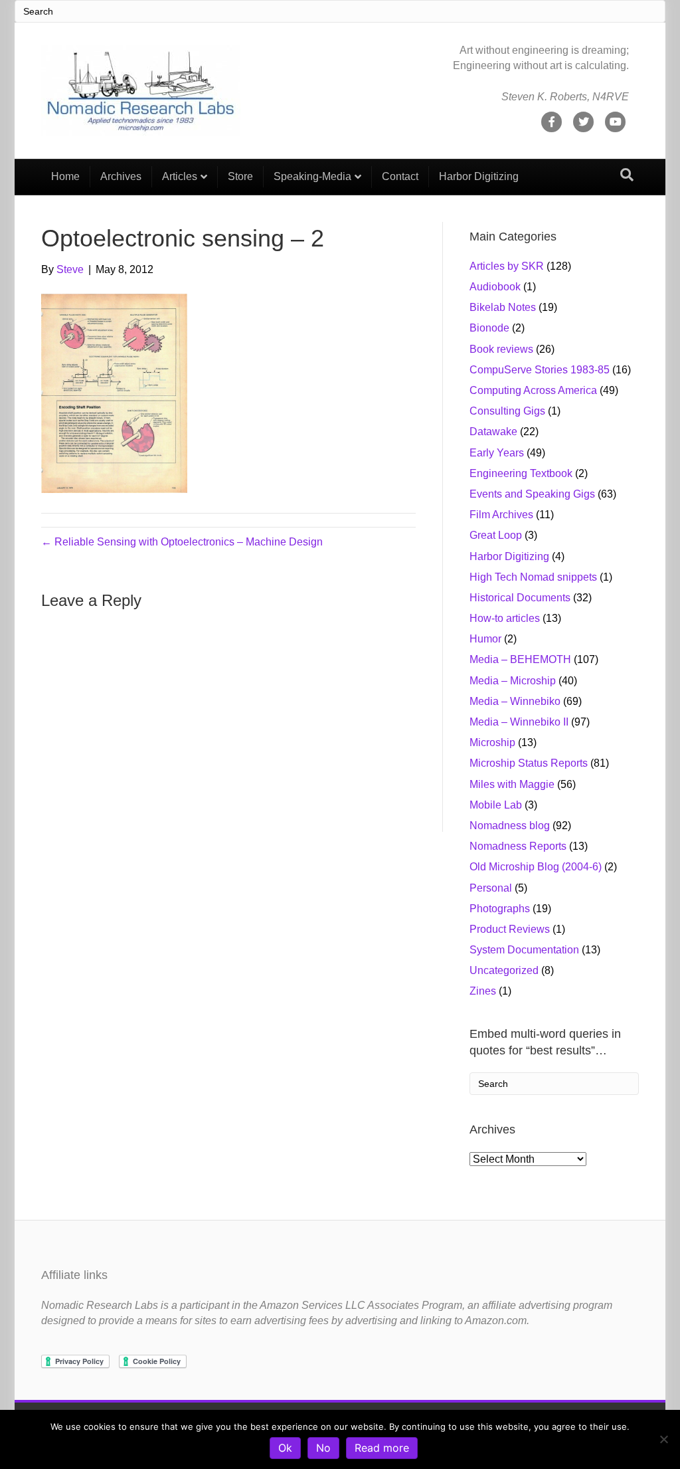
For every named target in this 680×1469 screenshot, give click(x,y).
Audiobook (495, 286)
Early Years (496, 452)
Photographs (499, 908)
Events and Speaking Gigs (532, 494)
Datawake (493, 431)
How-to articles (504, 618)
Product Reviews (509, 929)
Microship (492, 742)
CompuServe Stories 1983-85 (539, 369)
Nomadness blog (509, 825)
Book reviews (501, 349)
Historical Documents (519, 597)
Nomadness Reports (517, 846)
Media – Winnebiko (514, 701)
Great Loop (495, 535)
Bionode (489, 328)
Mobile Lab (495, 805)
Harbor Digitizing (479, 176)
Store (240, 176)
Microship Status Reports (528, 763)
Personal (490, 888)
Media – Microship (512, 680)
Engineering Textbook (520, 473)
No (323, 1447)
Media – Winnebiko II (518, 722)
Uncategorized (504, 970)
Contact (400, 176)
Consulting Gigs (507, 411)
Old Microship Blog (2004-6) (535, 866)
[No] (663, 1439)
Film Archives (501, 514)
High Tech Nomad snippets (533, 577)
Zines (482, 991)
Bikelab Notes (502, 307)
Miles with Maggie (511, 784)
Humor (485, 638)
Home (65, 176)
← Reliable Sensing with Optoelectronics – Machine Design (182, 541)
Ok (285, 1447)
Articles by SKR (506, 266)
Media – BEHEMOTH (520, 659)
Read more (382, 1447)
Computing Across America (533, 390)
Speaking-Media (312, 176)
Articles (179, 176)
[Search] (627, 175)
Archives (120, 176)
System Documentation (524, 949)
